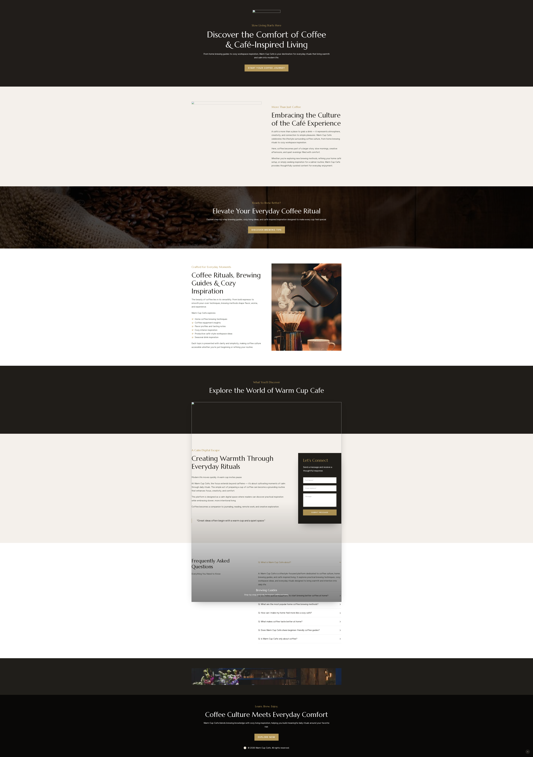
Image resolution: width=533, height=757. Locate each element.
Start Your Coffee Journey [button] (266, 68)
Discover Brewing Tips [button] (266, 230)
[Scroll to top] (528, 751)
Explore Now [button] (266, 737)
